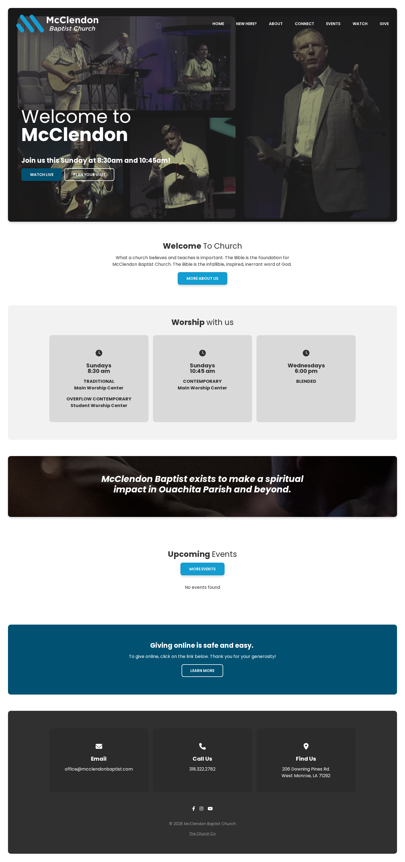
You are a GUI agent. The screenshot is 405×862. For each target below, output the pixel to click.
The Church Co (202, 833)
